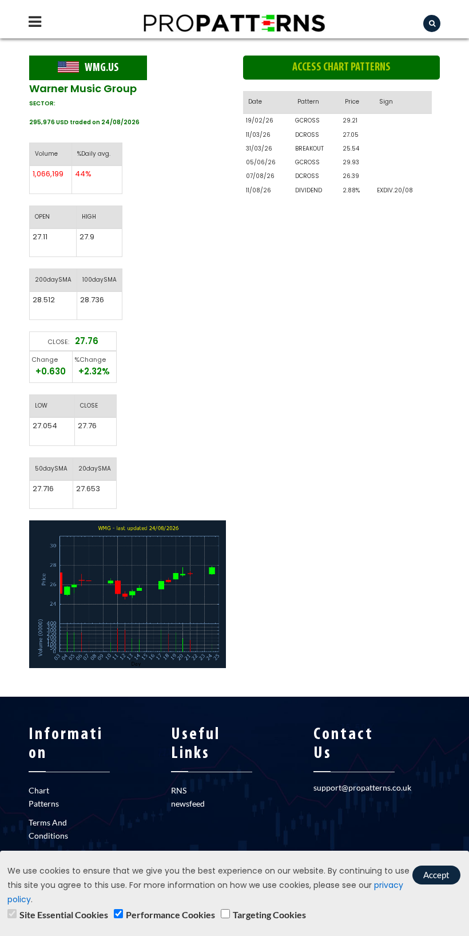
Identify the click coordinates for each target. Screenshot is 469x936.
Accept (436, 875)
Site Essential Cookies (63, 914)
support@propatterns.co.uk (362, 787)
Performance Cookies (170, 914)
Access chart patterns (341, 67)
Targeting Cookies (269, 914)
